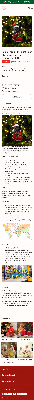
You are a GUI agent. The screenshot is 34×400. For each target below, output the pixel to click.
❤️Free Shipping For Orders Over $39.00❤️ (17, 2)
